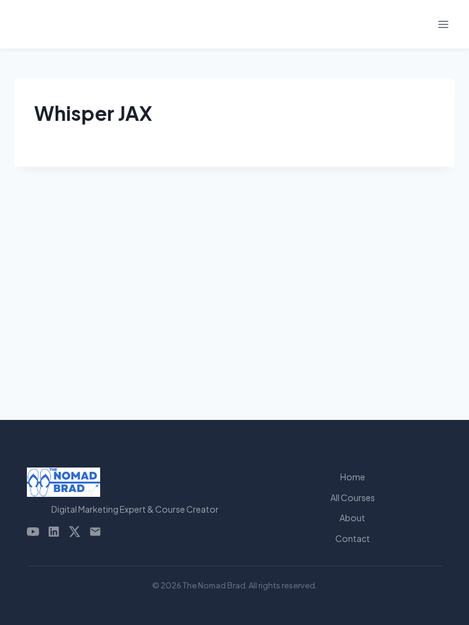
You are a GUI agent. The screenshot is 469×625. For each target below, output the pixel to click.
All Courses (352, 497)
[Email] (95, 532)
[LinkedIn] (54, 532)
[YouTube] (33, 532)
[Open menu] (443, 24)
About (352, 517)
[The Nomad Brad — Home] (135, 482)
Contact (352, 538)
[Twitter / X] (74, 532)
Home (352, 476)
